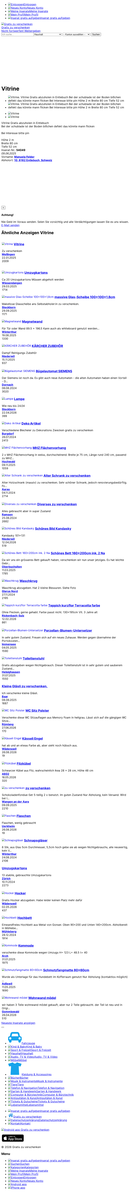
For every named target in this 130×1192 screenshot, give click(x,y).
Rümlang (8, 724)
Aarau (6, 489)
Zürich (6, 878)
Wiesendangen (12, 283)
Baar (5, 696)
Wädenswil (9, 748)
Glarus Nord (10, 591)
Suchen (96, 34)
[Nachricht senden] (2, 1027)
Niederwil (8, 356)
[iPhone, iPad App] (12, 1141)
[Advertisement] (65, 60)
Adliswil (7, 983)
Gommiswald (10, 1011)
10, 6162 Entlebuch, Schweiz (33, 160)
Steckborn (9, 307)
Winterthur (9, 332)
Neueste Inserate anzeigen (18, 1023)
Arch (5, 956)
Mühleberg (9, 931)
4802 (5, 774)
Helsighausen (11, 672)
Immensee (9, 644)
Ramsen (7, 514)
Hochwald (8, 461)
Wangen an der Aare (15, 801)
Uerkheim (8, 826)
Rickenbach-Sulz (13, 615)
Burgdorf (8, 433)
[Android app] (25, 1129)
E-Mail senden (10, 225)
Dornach (7, 384)
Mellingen (8, 254)
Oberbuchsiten (12, 566)
